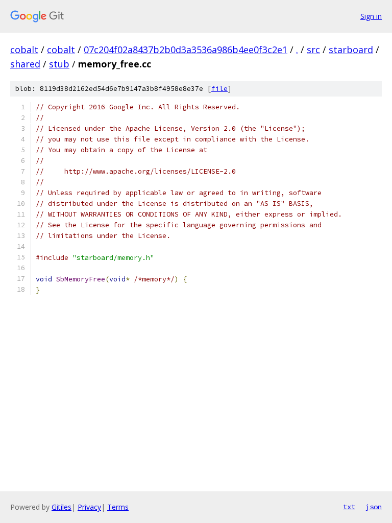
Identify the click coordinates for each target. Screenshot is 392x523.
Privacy (89, 507)
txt (349, 506)
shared (25, 64)
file (219, 88)
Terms (118, 507)
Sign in (371, 16)
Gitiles (61, 507)
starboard (351, 49)
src (313, 49)
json (373, 506)
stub (59, 64)
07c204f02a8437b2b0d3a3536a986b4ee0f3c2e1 (185, 49)
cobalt (24, 49)
